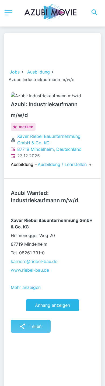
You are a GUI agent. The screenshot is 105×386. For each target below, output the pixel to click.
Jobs (15, 72)
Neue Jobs (69, 54)
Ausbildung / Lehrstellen (62, 164)
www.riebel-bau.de (30, 270)
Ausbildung (38, 72)
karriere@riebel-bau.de (34, 261)
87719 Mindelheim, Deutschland (49, 149)
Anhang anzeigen (52, 305)
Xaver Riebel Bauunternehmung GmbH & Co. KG (48, 139)
